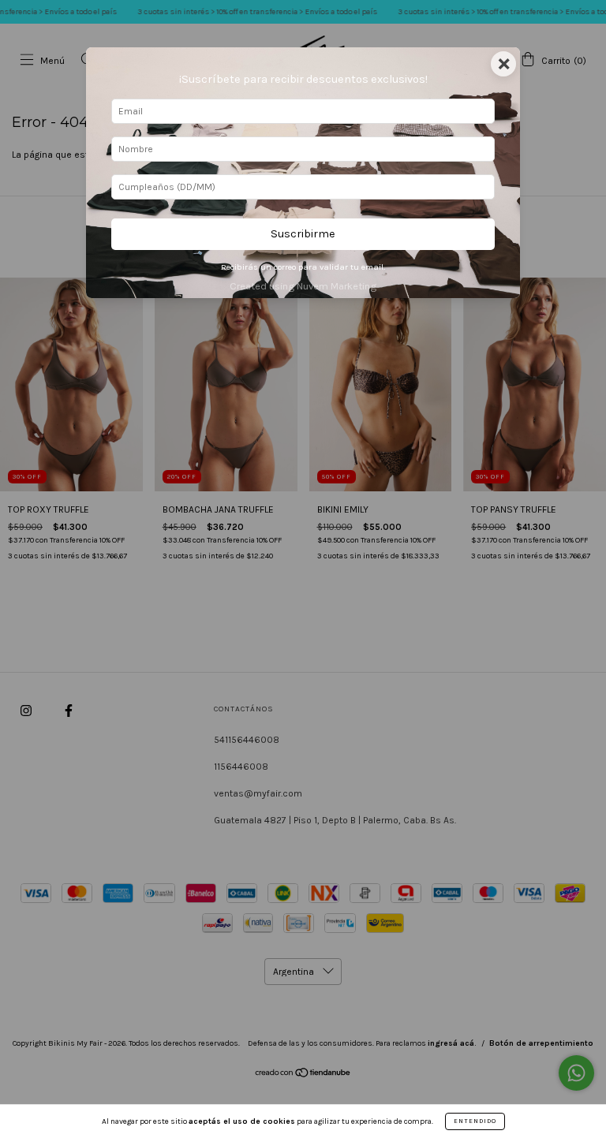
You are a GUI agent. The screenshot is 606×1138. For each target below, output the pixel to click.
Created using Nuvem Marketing (303, 286)
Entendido (475, 1121)
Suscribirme (303, 234)
